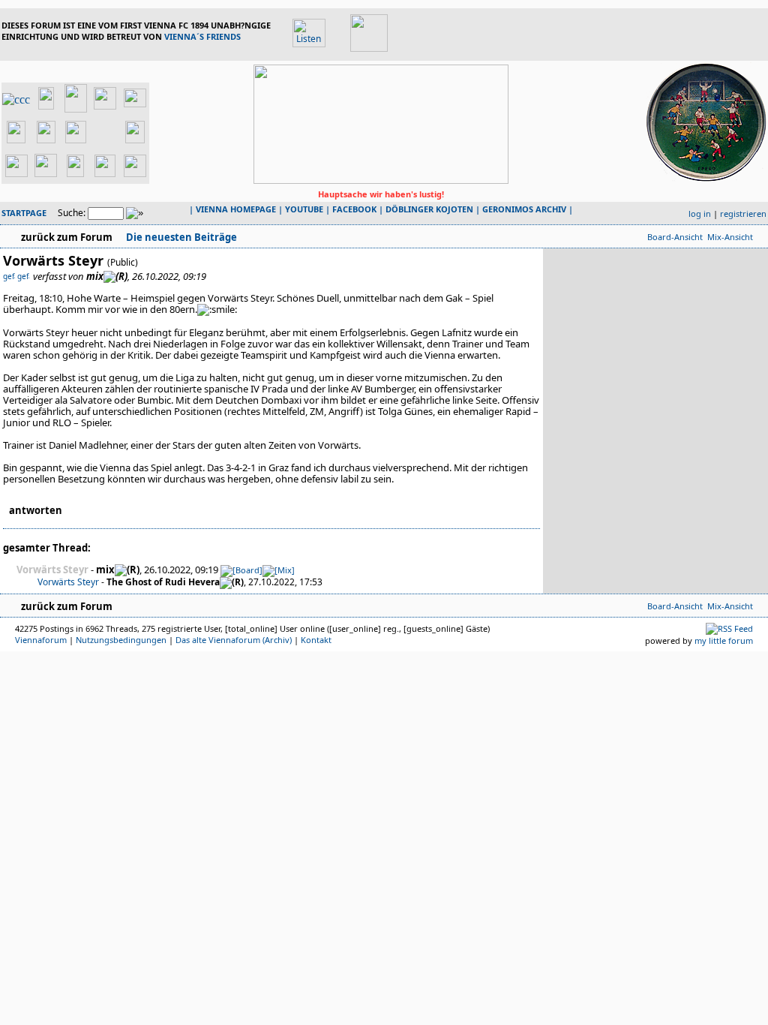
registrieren (743, 213)
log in (699, 213)
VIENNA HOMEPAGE (236, 209)
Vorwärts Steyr (68, 582)
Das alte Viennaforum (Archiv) (234, 639)
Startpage (24, 212)
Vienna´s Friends (202, 36)
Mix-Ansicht (730, 236)
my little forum (723, 640)
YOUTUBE (304, 209)
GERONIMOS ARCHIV (524, 209)
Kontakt (316, 639)
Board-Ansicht (675, 236)
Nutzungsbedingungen (121, 639)
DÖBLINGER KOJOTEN (429, 209)
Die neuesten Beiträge (180, 237)
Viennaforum (41, 639)
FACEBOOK (354, 209)
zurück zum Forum (66, 237)
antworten (35, 510)
